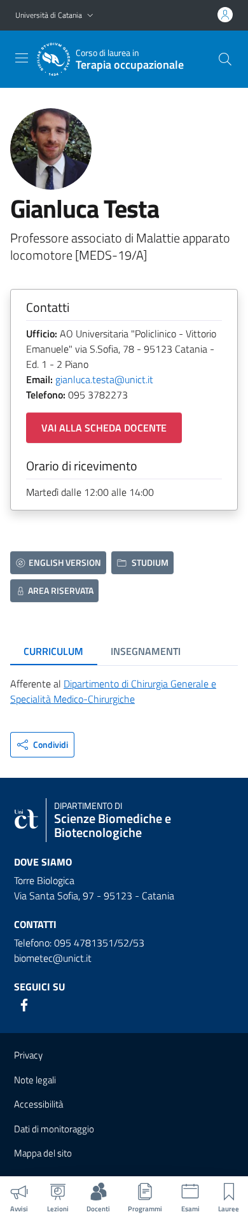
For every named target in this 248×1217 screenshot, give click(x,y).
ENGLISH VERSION (65, 562)
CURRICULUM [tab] (53, 651)
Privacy (28, 1055)
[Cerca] (225, 59)
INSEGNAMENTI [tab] (146, 651)
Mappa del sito (43, 1153)
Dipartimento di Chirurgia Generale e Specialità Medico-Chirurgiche (113, 691)
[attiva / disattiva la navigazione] (21, 58)
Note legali (35, 1080)
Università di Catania (48, 15)
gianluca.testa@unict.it (104, 379)
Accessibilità (38, 1104)
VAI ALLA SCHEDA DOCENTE (104, 427)
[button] (90, 15)
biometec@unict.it (53, 958)
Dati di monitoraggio (54, 1129)
